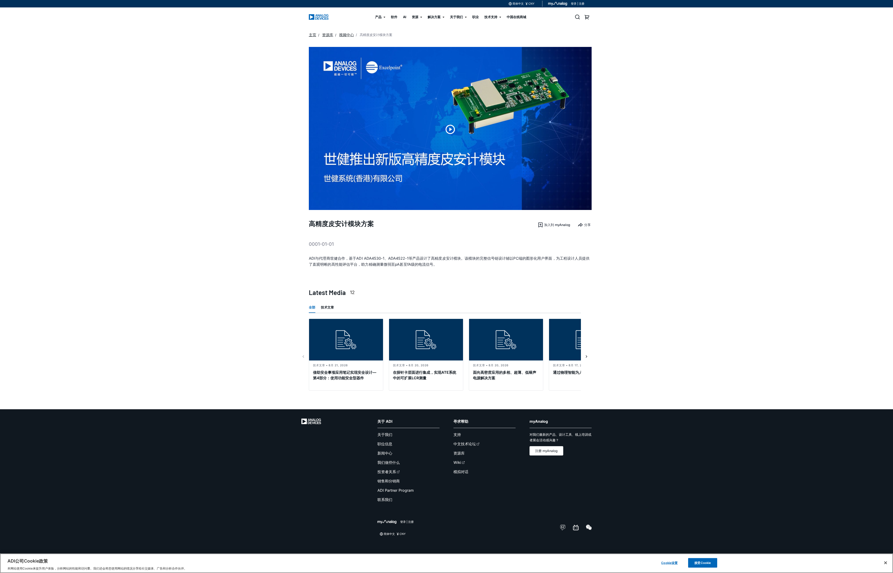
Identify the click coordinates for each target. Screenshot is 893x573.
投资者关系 (386, 471)
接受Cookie (702, 562)
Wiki (457, 462)
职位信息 (384, 444)
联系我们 (384, 499)
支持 (457, 434)
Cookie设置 (669, 562)
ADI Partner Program (395, 490)
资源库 (459, 453)
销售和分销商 (388, 481)
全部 (312, 307)
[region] (446, 563)
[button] (554, 225)
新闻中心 (384, 453)
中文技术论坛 (464, 444)
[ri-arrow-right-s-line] (586, 356)
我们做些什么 (388, 462)
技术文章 (327, 307)
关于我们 (384, 434)
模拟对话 (460, 471)
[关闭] (885, 563)
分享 (587, 225)
